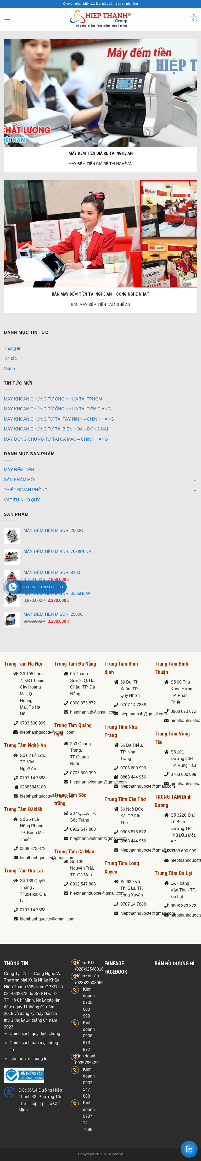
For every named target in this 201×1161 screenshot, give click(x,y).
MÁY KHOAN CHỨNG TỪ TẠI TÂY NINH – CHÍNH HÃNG (59, 419)
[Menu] (7, 19)
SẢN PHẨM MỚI (19, 479)
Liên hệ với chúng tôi (28, 1058)
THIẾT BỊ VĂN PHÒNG (26, 490)
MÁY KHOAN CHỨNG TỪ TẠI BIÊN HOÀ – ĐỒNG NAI (56, 429)
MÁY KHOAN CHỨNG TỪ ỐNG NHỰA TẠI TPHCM (53, 399)
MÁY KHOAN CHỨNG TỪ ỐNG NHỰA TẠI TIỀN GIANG (57, 409)
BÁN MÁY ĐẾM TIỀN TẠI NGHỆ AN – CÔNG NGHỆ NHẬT (100, 294)
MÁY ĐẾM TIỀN (19, 470)
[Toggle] (195, 469)
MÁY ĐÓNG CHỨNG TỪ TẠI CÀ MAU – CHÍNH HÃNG (56, 439)
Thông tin (12, 348)
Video (9, 368)
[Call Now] (12, 587)
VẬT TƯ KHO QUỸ (22, 500)
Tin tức (10, 358)
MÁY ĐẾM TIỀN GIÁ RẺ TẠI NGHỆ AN (101, 153)
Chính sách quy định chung (34, 1033)
